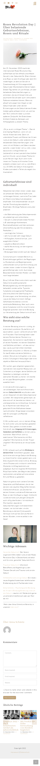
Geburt (12, 40)
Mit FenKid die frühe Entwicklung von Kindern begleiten (27, 725)
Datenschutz (24, 752)
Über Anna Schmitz (13, 622)
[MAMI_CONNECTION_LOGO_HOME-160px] (10, 6)
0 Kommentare (23, 40)
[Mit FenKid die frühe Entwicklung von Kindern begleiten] (28, 711)
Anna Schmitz (9, 38)
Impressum (15, 752)
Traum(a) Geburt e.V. (11, 565)
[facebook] (8, 3)
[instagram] (5, 3)
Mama (16, 40)
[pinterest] (12, 3)
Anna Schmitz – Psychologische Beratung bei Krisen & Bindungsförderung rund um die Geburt (19, 590)
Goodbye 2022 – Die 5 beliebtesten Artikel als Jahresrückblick (11, 725)
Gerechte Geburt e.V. (11, 552)
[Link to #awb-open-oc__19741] (34, 3)
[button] (5, 722)
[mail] (16, 3)
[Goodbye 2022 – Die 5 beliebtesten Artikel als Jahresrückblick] (11, 711)
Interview (14, 607)
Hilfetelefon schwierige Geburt (15, 578)
